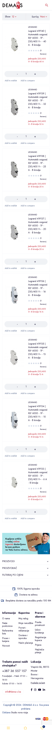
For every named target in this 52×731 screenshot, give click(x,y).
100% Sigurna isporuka (28, 588)
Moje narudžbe (25, 623)
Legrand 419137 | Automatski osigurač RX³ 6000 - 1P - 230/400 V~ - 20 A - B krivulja (38, 225)
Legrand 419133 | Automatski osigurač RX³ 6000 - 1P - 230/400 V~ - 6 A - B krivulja (38, 475)
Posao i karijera (6, 640)
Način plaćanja (25, 643)
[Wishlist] (10, 80)
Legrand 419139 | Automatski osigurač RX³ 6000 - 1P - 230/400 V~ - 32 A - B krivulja (38, 100)
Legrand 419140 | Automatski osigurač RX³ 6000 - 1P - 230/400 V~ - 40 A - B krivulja (38, 38)
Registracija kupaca (40, 639)
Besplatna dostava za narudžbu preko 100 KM (28, 600)
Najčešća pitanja (39, 651)
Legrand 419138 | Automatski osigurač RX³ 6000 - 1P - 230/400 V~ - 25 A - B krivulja (38, 163)
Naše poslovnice (7, 624)
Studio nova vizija (19, 712)
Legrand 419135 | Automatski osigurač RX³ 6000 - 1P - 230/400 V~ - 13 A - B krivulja (38, 350)
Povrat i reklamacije (23, 629)
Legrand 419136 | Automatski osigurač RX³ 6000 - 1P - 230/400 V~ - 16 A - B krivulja (38, 288)
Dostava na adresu (28, 594)
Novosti (6, 645)
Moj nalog (23, 618)
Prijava (38, 645)
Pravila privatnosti (40, 624)
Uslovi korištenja (39, 631)
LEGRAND (32, 27)
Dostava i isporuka (23, 637)
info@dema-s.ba (13, 691)
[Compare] (27, 80)
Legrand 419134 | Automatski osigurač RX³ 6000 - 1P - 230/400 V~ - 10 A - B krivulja (38, 413)
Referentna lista (7, 632)
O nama (6, 618)
